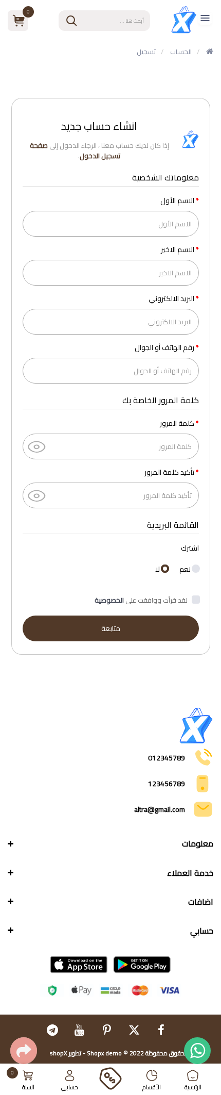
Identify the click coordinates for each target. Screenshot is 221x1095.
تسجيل (146, 51)
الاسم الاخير (177, 249)
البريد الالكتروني (171, 298)
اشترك (190, 548)
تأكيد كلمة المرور (169, 472)
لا (158, 568)
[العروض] (110, 1079)
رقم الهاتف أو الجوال (164, 347)
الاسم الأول (177, 200)
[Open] (205, 20)
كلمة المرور (177, 423)
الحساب (181, 51)
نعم (185, 568)
